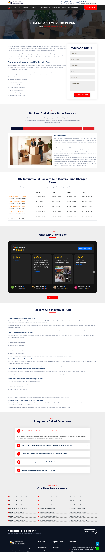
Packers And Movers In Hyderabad (78, 520)
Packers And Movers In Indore (47, 512)
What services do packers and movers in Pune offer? (39, 470)
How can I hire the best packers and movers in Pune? (39, 431)
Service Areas (45, 7)
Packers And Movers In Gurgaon (17, 504)
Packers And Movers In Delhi (47, 504)
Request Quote (89, 531)
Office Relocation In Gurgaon (77, 500)
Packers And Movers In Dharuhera (17, 500)
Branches (56, 550)
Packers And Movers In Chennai (17, 520)
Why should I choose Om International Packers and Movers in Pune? (44, 454)
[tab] (17, 128)
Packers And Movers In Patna (16, 512)
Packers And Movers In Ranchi (77, 508)
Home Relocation (43, 547)
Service (25, 7)
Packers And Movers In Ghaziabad (48, 497)
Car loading (42, 550)
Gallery (34, 7)
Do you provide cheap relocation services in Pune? (38, 462)
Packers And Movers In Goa (77, 516)
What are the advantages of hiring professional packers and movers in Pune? (47, 445)
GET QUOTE (89, 7)
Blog (64, 7)
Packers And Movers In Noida (77, 504)
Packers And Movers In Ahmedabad (48, 516)
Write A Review (73, 7)
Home (10, 7)
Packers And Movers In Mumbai (78, 512)
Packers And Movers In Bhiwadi (47, 500)
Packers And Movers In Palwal (77, 497)
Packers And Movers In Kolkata (47, 508)
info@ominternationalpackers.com (89, 3)
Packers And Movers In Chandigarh (18, 508)
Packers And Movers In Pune (16, 516)
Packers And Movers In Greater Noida (18, 497)
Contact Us (56, 7)
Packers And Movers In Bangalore (48, 520)
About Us (17, 7)
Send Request (83, 95)
